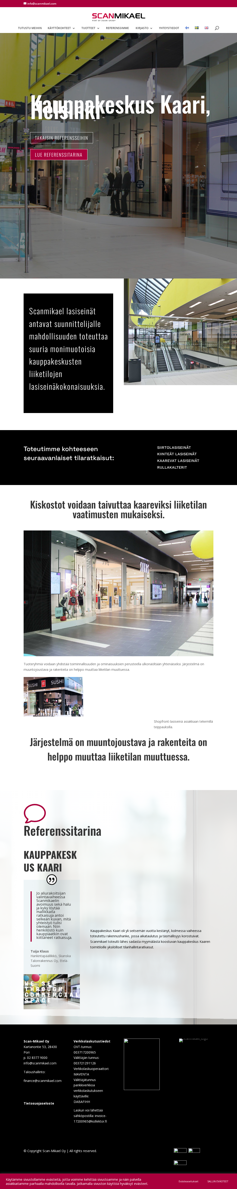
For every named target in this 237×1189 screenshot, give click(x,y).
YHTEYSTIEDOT (169, 28)
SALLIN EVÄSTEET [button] (217, 1181)
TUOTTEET (88, 28)
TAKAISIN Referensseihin (61, 137)
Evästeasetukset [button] (188, 1181)
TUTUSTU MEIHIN (30, 28)
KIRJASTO (142, 28)
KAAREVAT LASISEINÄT (178, 460)
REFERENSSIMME (118, 28)
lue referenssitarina (59, 154)
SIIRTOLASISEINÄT (174, 447)
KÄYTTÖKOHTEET (59, 28)
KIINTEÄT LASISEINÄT (177, 454)
